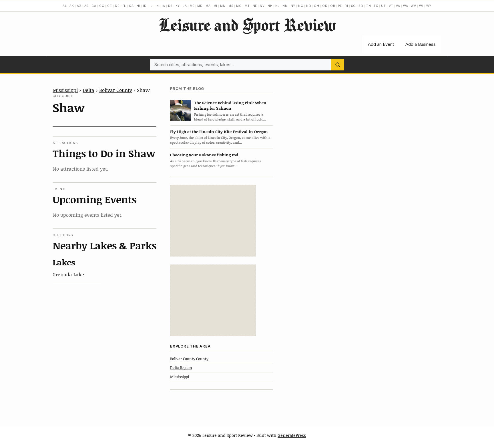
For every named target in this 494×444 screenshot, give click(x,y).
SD (360, 5)
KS (170, 5)
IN (157, 5)
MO (239, 5)
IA (163, 5)
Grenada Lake (68, 274)
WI (421, 5)
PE (340, 5)
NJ (277, 5)
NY (293, 5)
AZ (79, 5)
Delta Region (181, 367)
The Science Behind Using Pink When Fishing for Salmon (230, 105)
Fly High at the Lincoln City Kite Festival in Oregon (219, 132)
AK (71, 5)
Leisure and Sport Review (247, 24)
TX (376, 5)
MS (231, 5)
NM (285, 5)
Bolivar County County (189, 358)
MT (247, 5)
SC (353, 5)
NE (255, 5)
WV (413, 5)
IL (151, 5)
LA (185, 5)
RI (346, 5)
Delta (88, 89)
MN (223, 5)
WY (429, 5)
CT (109, 5)
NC (300, 5)
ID (145, 5)
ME (192, 5)
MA (208, 5)
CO (102, 5)
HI (138, 5)
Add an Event (381, 44)
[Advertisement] (213, 220)
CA (93, 5)
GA (131, 5)
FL (124, 5)
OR (332, 5)
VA (398, 5)
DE (117, 5)
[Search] (337, 64)
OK (324, 5)
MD (200, 5)
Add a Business (420, 44)
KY (178, 5)
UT (383, 5)
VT (391, 5)
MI (216, 5)
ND (308, 5)
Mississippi (65, 89)
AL (65, 5)
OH (316, 5)
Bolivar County (115, 89)
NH (270, 5)
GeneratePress (292, 435)
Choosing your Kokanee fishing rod (204, 155)
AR (86, 5)
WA (405, 5)
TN (368, 5)
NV (262, 5)
